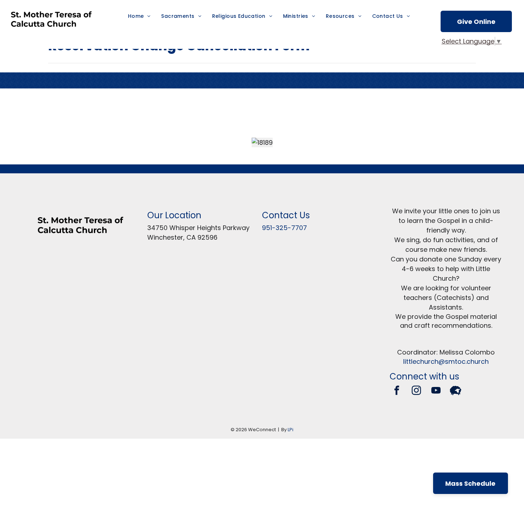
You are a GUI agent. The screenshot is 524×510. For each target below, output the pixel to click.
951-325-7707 (284, 227)
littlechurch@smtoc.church (446, 361)
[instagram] (416, 391)
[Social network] (455, 391)
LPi (290, 429)
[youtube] (436, 391)
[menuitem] (139, 16)
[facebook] (397, 391)
